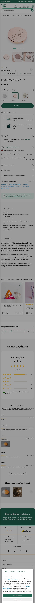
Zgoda (5, 571)
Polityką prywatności (13, 579)
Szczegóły (12, 571)
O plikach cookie (21, 571)
